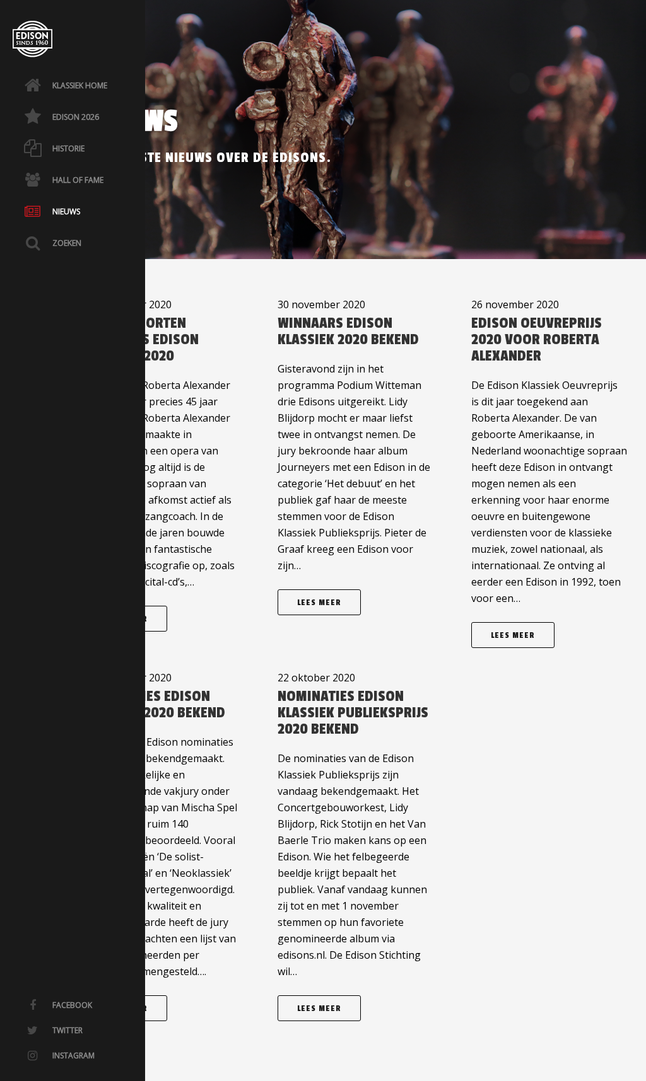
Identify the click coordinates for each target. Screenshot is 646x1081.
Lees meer (319, 603)
